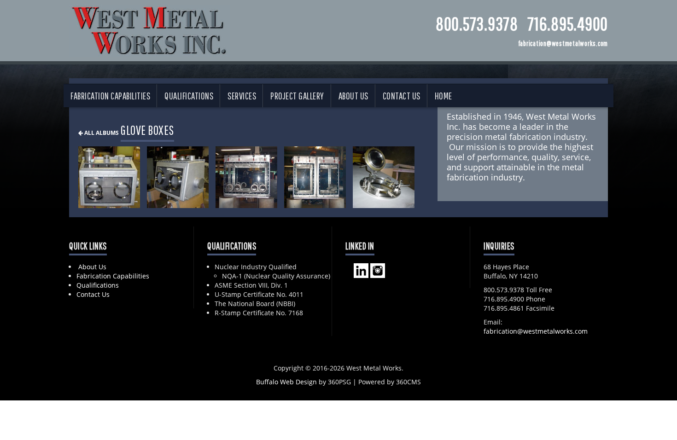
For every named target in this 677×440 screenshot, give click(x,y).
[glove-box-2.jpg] (178, 177)
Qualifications (188, 95)
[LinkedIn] (361, 270)
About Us (353, 95)
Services (242, 95)
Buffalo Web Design (286, 381)
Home (443, 95)
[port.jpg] (383, 177)
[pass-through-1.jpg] (246, 177)
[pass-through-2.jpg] (315, 177)
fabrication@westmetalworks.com (536, 331)
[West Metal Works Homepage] (149, 28)
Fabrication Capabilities (110, 95)
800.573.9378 (477, 23)
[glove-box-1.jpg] (109, 177)
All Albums (101, 132)
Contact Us (401, 95)
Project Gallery (297, 95)
